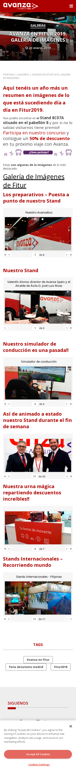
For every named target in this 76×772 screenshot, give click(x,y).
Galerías (38, 25)
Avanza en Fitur (38, 660)
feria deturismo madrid (26, 667)
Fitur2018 (60, 667)
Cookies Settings (39, 764)
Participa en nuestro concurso (34, 133)
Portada (9, 74)
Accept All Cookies (38, 754)
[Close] (71, 726)
